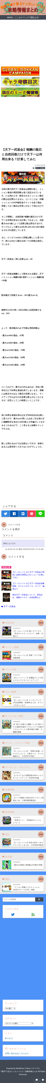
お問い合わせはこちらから (17, 1053)
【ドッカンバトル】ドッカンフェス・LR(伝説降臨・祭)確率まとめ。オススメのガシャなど (28, 702)
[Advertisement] (23, 43)
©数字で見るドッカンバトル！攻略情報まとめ (19, 1071)
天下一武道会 (40, 168)
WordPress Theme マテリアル (28, 1068)
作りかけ (9, 1038)
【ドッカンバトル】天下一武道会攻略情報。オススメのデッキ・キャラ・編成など (28, 586)
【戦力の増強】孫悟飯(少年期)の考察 (27, 865)
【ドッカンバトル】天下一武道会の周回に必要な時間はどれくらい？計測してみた (28, 574)
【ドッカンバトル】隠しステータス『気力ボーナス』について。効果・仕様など (28, 633)
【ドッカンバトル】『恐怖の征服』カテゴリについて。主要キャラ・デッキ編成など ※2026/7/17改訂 (28, 753)
